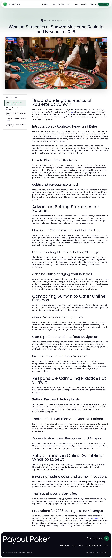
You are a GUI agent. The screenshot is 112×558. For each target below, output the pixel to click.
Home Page (64, 545)
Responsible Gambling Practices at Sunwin (16, 119)
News (74, 545)
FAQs (81, 545)
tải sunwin (95, 518)
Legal (106, 552)
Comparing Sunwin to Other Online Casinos (16, 114)
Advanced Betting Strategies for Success (15, 108)
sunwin (70, 112)
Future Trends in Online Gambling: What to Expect (15, 124)
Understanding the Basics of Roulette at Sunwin (14, 103)
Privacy (95, 552)
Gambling (68, 20)
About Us (89, 552)
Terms (102, 552)
